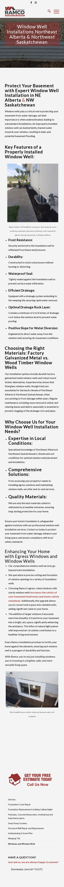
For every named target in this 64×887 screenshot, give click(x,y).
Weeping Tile (14, 838)
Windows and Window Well (21, 844)
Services (12, 799)
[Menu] (55, 11)
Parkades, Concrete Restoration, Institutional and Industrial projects (30, 816)
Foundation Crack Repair (19, 804)
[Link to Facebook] (31, 2)
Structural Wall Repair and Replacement (26, 828)
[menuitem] (48, 11)
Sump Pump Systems (17, 823)
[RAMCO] (26, 11)
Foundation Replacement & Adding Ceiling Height (30, 809)
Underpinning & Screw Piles (20, 833)
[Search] (48, 11)
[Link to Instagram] (36, 2)
